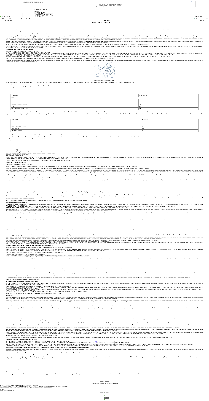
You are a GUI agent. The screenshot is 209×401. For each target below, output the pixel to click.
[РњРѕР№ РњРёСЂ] (31, 18)
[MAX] (21, 18)
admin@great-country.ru (105, 392)
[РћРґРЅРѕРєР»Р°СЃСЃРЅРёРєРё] (24, 18)
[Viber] (28, 18)
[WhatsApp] (29, 18)
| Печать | (102, 381)
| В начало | (107, 381)
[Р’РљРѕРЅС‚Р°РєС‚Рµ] (23, 18)
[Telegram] (26, 18)
